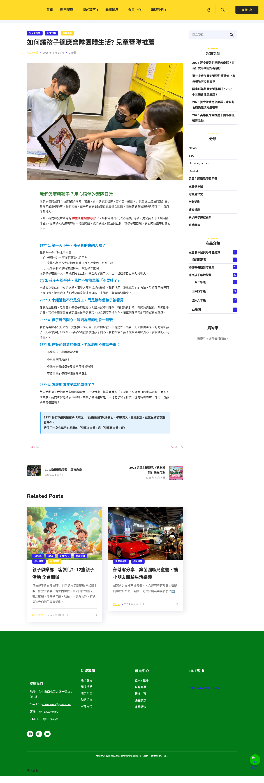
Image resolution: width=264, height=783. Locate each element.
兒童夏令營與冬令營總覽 (204, 252)
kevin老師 (32, 52)
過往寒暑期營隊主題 (201, 267)
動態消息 (86, 700)
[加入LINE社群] (255, 759)
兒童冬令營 (196, 187)
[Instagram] (39, 734)
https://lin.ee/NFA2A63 (206, 688)
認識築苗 (67, 33)
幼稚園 (196, 310)
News (37, 556)
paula (116, 604)
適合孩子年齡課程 (200, 275)
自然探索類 (199, 260)
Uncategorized (199, 163)
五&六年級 (199, 301)
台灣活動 (80, 556)
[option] (64, 564)
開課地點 (86, 687)
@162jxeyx (50, 719)
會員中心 (247, 9)
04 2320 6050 (49, 712)
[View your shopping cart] (209, 10)
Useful (64, 556)
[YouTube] (47, 734)
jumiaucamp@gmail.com (56, 704)
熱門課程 (86, 680)
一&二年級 (199, 282)
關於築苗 (86, 693)
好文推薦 (51, 33)
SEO (50, 556)
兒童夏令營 (34, 33)
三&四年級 (199, 291)
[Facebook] (30, 734)
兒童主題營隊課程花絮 (203, 179)
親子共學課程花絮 (200, 217)
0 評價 (72, 52)
